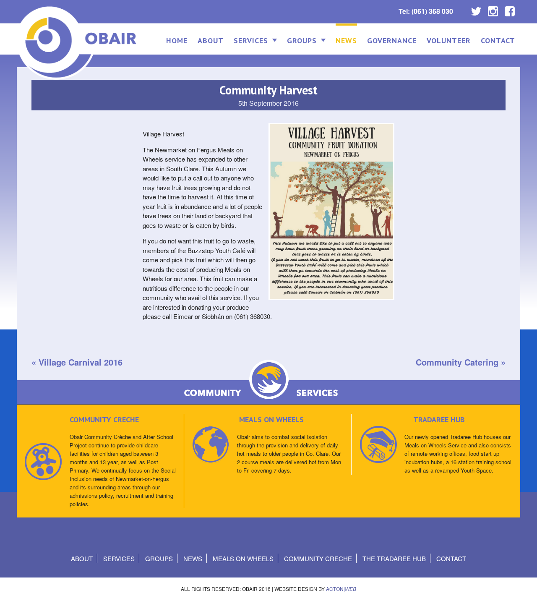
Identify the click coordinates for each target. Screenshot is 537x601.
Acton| (341, 588)
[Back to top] (523, 586)
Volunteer (449, 40)
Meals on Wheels (243, 558)
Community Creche (318, 558)
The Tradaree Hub (394, 558)
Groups (302, 40)
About (211, 40)
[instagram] (493, 9)
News (346, 40)
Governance (392, 40)
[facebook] (509, 9)
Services (251, 40)
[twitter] (476, 9)
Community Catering (457, 362)
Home (177, 40)
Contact (498, 40)
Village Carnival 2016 (81, 362)
